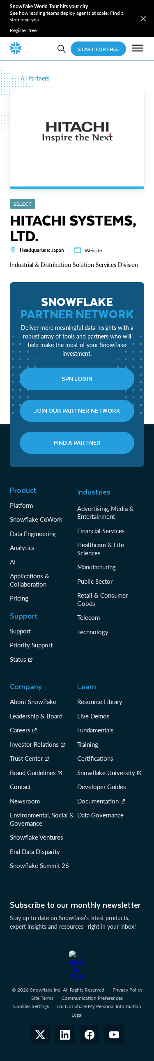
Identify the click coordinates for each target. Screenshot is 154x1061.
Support (20, 631)
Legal (77, 1015)
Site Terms (42, 998)
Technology (92, 631)
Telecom (88, 617)
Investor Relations (34, 744)
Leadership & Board (36, 716)
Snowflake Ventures (36, 837)
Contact (20, 786)
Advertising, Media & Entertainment (105, 512)
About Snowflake (33, 701)
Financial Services (101, 530)
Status (18, 659)
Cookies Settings (31, 1006)
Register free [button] (23, 30)
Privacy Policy (128, 990)
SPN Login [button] (77, 378)
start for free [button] (98, 49)
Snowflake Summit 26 (39, 865)
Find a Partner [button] (77, 442)
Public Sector (95, 581)
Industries (93, 491)
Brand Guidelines (33, 772)
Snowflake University (106, 772)
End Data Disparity (35, 851)
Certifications (95, 758)
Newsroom (25, 801)
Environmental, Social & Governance (42, 819)
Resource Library (99, 701)
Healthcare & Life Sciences (100, 549)
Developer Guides (101, 786)
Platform (21, 505)
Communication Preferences (92, 998)
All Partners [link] (35, 78)
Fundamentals (95, 730)
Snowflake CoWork (36, 519)
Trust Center (26, 758)
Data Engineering (33, 533)
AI (13, 562)
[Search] (61, 49)
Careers (20, 730)
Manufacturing (96, 567)
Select (22, 204)
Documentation (98, 801)
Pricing (19, 598)
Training (87, 744)
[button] (143, 18)
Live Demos (93, 716)
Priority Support (31, 645)
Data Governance (100, 815)
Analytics (22, 547)
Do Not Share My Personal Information (99, 1006)
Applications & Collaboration (29, 580)
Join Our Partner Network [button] (77, 410)
